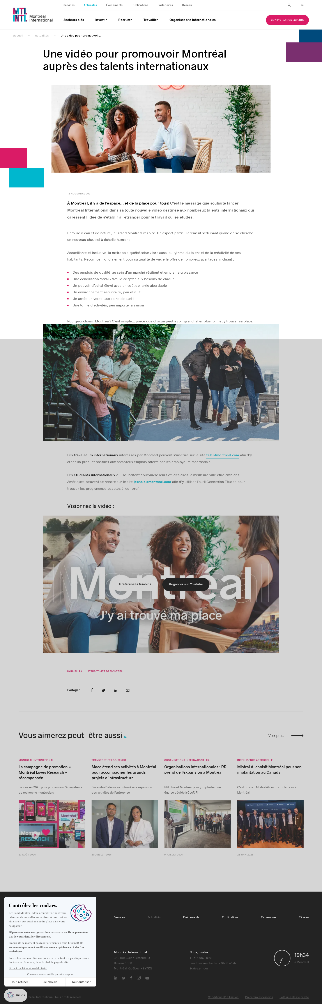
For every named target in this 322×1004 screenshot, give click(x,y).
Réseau (187, 5)
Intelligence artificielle (255, 761)
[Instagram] (138, 979)
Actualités (90, 5)
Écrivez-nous (199, 969)
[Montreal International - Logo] (33, 14)
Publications (140, 5)
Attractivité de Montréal (106, 672)
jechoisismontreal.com (152, 483)
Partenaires (165, 5)
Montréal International (36, 761)
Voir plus (276, 736)
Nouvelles (74, 672)
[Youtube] (147, 979)
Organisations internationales (193, 20)
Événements (114, 5)
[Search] (289, 5)
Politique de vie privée (294, 998)
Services (69, 5)
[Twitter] (124, 979)
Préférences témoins (259, 998)
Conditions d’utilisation (223, 998)
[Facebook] (131, 979)
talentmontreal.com (222, 456)
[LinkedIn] (115, 979)
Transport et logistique (109, 761)
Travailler (150, 20)
